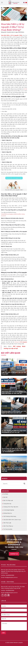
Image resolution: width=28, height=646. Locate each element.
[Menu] (2, 2)
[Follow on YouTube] (8, 595)
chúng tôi (17, 342)
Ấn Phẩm (5, 494)
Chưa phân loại (7, 503)
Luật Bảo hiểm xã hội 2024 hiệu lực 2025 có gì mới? (14, 373)
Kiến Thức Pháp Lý (8, 526)
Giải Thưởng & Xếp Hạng (9, 516)
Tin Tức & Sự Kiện (7, 529)
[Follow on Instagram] (5, 595)
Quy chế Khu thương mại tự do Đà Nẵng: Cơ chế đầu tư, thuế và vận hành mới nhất (13, 469)
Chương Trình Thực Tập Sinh (10, 506)
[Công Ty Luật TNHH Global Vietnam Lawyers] (14, 2)
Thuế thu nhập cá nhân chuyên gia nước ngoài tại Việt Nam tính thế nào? (14, 412)
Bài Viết (5, 497)
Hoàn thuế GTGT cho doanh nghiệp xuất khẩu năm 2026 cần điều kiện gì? (14, 392)
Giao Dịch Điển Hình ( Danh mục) (12, 519)
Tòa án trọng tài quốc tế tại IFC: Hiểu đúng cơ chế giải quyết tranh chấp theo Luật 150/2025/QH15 (14, 450)
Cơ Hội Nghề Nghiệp (8, 510)
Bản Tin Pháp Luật (8, 500)
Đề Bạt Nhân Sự (7, 513)
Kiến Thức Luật (7, 522)
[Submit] (24, 483)
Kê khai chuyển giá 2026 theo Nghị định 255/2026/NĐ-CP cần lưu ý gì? (14, 431)
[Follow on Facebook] (2, 595)
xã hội (25, 89)
